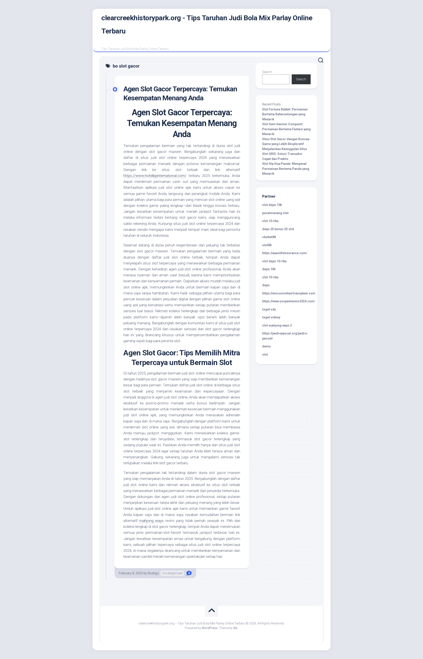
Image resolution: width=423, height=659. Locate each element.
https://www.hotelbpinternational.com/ (155, 175)
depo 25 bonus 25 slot (278, 229)
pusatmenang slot (275, 213)
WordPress (210, 628)
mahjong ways (151, 520)
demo (266, 346)
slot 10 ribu (270, 221)
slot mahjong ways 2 (277, 325)
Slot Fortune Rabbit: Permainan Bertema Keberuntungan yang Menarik (285, 114)
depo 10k (269, 269)
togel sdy (269, 309)
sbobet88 (269, 237)
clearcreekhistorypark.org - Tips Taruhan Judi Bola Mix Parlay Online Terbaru (206, 24)
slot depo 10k (272, 205)
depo (266, 285)
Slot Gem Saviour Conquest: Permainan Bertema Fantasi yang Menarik (286, 129)
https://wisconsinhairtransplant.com (288, 293)
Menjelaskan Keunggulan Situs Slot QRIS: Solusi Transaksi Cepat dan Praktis (284, 154)
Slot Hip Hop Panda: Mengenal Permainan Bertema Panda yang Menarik (285, 168)
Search (267, 72)
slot (265, 354)
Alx (235, 628)
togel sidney (271, 317)
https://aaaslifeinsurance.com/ (284, 253)
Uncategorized (172, 573)
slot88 (266, 245)
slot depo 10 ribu (274, 261)
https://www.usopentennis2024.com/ (288, 301)
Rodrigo (153, 573)
